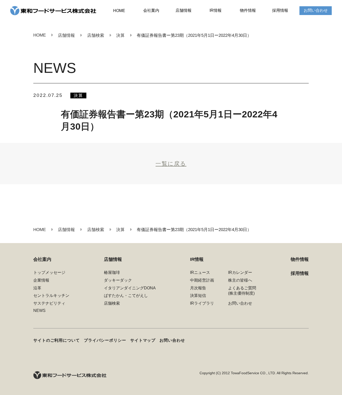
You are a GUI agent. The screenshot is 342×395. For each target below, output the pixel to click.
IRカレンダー (240, 272)
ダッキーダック (118, 280)
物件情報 (248, 10)
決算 (78, 95)
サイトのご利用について (56, 340)
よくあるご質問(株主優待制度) (242, 290)
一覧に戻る (170, 163)
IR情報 (216, 10)
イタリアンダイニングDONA (130, 288)
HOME (119, 11)
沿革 (37, 288)
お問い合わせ (316, 10)
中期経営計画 (202, 280)
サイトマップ (142, 340)
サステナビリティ (49, 303)
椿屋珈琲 (112, 272)
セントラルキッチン (51, 295)
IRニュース (200, 272)
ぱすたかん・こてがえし (126, 295)
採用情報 (280, 10)
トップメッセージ (49, 272)
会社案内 (151, 10)
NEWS (39, 310)
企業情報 (41, 280)
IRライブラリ (202, 303)
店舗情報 (184, 10)
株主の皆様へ (240, 280)
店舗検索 (112, 303)
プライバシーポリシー (105, 340)
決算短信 (198, 295)
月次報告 (198, 288)
